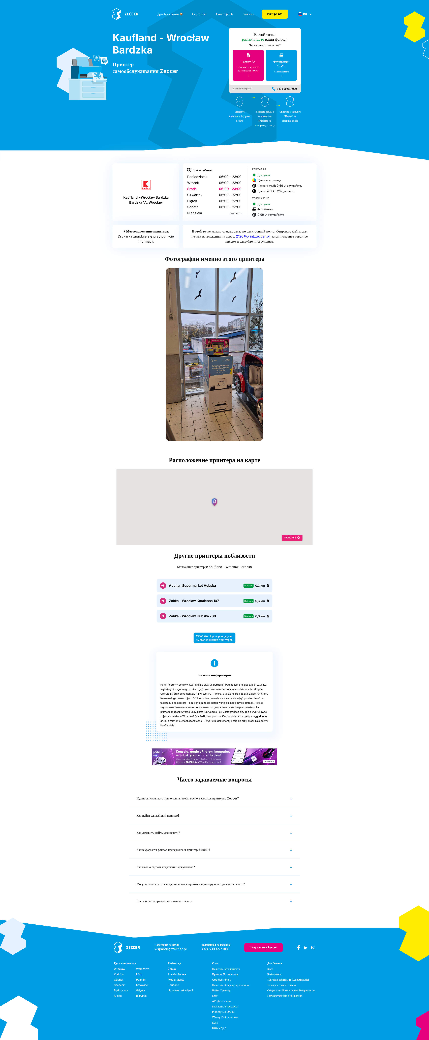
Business (248, 14)
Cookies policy (221, 979)
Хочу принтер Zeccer (263, 947)
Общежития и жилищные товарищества (291, 990)
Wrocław (119, 969)
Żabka (172, 969)
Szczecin (119, 985)
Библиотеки (274, 974)
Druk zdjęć (219, 1028)
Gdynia (140, 990)
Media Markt (176, 979)
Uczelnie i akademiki (181, 990)
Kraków (119, 974)
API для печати (221, 1001)
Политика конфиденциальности (231, 985)
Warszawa (142, 969)
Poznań (140, 979)
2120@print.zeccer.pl (253, 236)
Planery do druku (223, 1011)
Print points (274, 14)
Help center (199, 14)
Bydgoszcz (121, 990)
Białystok (141, 995)
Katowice (142, 985)
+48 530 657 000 (287, 88)
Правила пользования (225, 974)
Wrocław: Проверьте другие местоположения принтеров (214, 637)
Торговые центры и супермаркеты (288, 979)
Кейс (215, 1022)
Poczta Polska (177, 974)
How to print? (224, 14)
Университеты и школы (281, 985)
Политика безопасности (226, 969)
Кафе (270, 969)
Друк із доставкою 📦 (170, 14)
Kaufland (173, 985)
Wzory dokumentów (225, 1017)
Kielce (118, 995)
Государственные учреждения (284, 995)
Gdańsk (119, 979)
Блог (215, 995)
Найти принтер (221, 990)
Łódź (139, 974)
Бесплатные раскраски (225, 1006)
